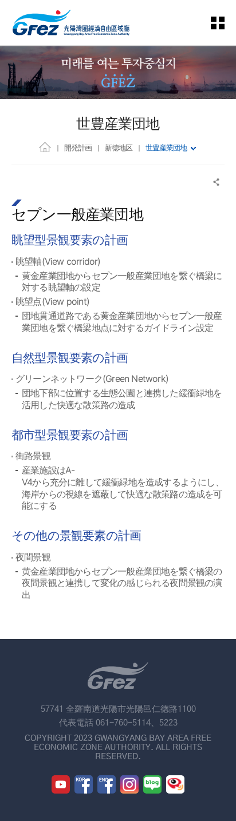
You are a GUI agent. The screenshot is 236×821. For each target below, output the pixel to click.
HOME (45, 146)
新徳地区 (118, 147)
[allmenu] (224, 22)
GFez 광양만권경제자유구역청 (71, 22)
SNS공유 (217, 182)
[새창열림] (61, 784)
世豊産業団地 (166, 147)
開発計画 (78, 147)
